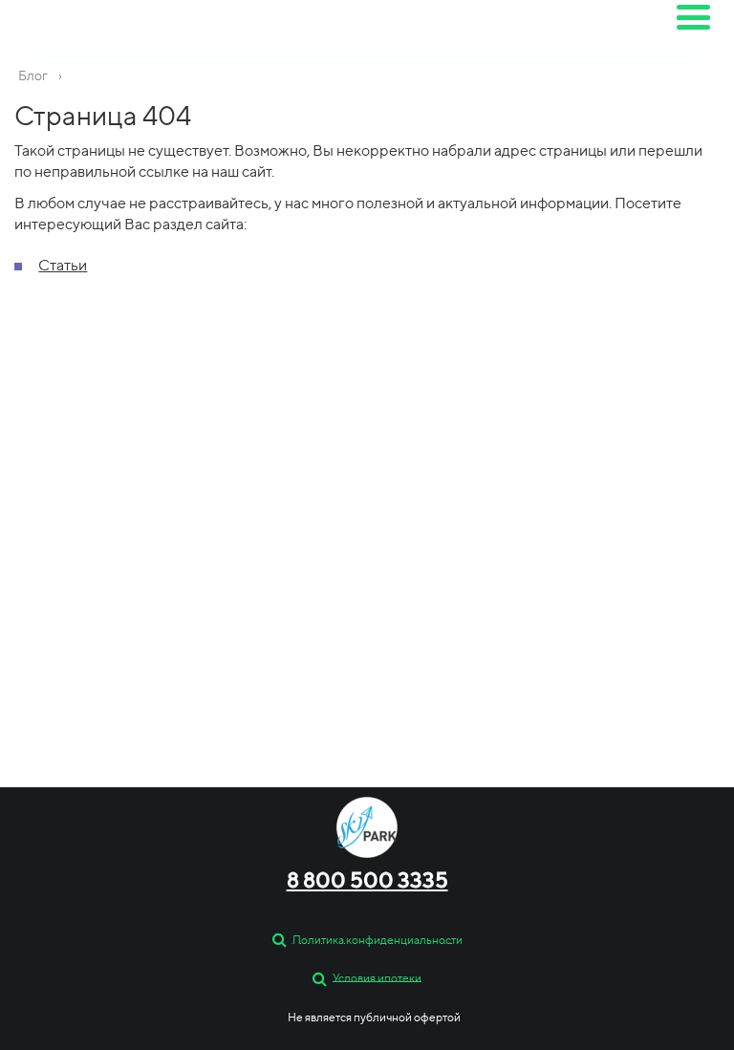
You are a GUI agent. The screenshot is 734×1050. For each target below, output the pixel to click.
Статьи (62, 265)
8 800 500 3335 (367, 880)
